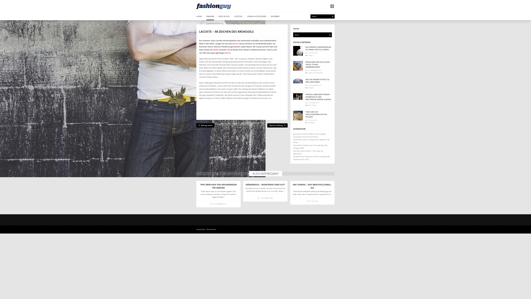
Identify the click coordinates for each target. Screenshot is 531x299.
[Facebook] (332, 6)
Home (199, 16)
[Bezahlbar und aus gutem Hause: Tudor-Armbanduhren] (298, 66)
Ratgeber (275, 16)
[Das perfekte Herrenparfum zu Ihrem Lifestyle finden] (298, 51)
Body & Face (224, 16)
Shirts (228, 53)
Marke (235, 43)
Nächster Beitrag (276, 125)
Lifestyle (238, 16)
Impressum (200, 229)
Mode (215, 49)
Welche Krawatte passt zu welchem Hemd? (318, 80)
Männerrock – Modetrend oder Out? (265, 184)
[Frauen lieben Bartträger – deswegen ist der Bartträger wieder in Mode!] (298, 98)
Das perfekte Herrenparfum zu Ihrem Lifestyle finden (318, 48)
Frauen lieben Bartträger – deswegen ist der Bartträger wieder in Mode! (318, 97)
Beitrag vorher (207, 125)
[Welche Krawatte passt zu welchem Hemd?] (298, 83)
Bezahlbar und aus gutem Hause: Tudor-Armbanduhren (318, 64)
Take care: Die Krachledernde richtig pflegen (316, 114)
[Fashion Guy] (213, 6)
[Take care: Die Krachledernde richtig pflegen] (298, 115)
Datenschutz (211, 229)
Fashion (210, 16)
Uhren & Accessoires (256, 16)
